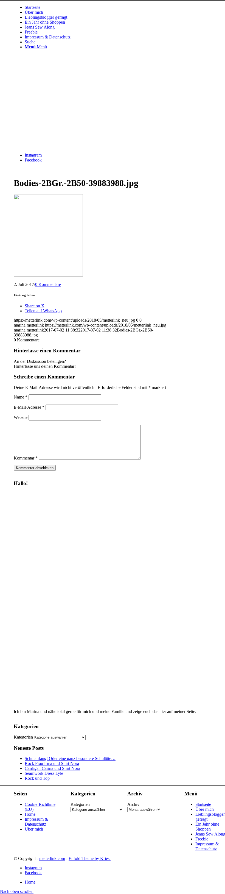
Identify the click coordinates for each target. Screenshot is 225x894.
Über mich (34, 829)
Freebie (201, 839)
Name (20, 397)
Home (30, 814)
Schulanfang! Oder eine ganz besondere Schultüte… (70, 758)
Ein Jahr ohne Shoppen (207, 826)
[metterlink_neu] (55, 145)
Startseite (203, 804)
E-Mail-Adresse (29, 407)
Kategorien (23, 737)
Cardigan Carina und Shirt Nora (52, 768)
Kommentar (26, 458)
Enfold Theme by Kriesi (90, 858)
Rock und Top (37, 778)
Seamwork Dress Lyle (44, 773)
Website (20, 417)
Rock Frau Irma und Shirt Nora (52, 763)
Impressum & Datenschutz (36, 821)
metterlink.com (52, 858)
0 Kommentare (48, 284)
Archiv (133, 804)
